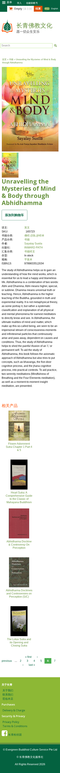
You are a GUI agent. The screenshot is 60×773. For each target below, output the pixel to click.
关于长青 (7, 684)
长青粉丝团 (15, 734)
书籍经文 (29, 251)
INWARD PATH (33, 247)
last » (32, 664)
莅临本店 (7, 699)
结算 (38, 8)
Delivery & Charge (13, 710)
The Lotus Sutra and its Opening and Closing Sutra (19, 642)
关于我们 (7, 690)
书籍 (11, 59)
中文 (47, 8)
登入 (19, 2)
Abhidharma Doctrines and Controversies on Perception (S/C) (19, 593)
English (54, 8)
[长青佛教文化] (7, 31)
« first (28, 656)
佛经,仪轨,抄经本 (34, 235)
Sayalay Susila (33, 243)
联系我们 (7, 694)
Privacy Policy (10, 722)
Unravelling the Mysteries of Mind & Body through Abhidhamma (29, 192)
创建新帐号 (32, 2)
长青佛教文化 (34, 25)
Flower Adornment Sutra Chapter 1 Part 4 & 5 (19, 446)
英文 (27, 227)
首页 (4, 59)
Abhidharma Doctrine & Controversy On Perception (19, 544)
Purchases (8, 704)
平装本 (28, 259)
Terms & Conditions (14, 726)
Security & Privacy (13, 716)
